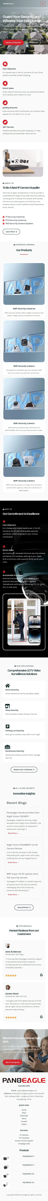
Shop (24, 1113)
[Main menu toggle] (42, 3)
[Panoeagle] (8, 4)
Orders (24, 1124)
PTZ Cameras (24, 1138)
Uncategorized (24, 1144)
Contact (24, 1121)
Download (24, 1116)
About (24, 1119)
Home (24, 1110)
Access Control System (24, 1141)
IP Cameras (24, 1135)
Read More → (13, 833)
